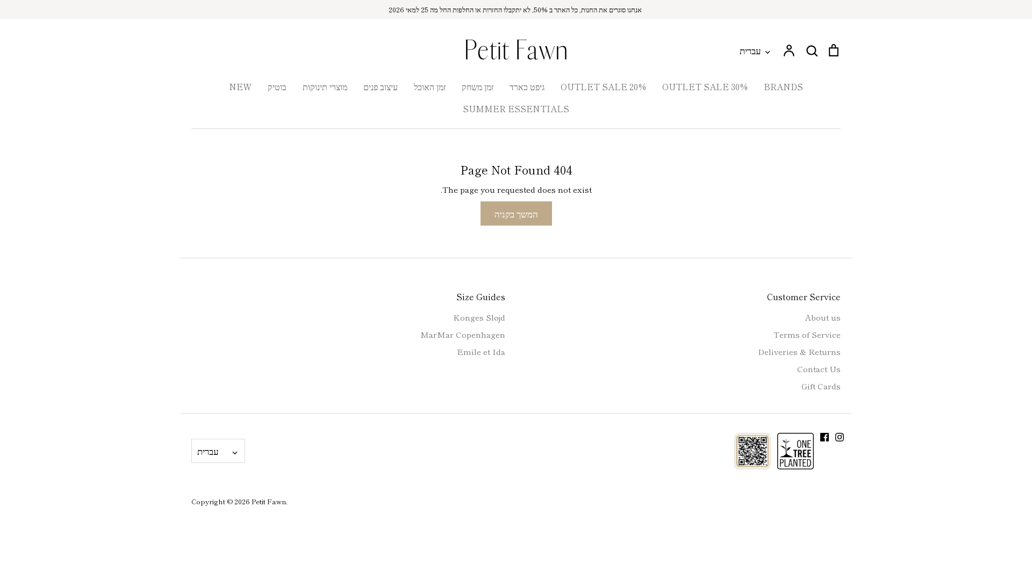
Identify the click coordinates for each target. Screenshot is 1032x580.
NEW (240, 86)
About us (823, 317)
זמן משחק (477, 86)
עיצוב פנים (380, 86)
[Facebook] (824, 437)
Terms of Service (807, 334)
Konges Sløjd (479, 317)
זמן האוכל (430, 86)
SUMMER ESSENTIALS (516, 108)
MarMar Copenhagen (462, 334)
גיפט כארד (527, 86)
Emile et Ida (481, 351)
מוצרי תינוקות (325, 86)
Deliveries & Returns (799, 351)
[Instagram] (839, 437)
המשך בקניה (516, 213)
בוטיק (277, 86)
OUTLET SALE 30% (705, 86)
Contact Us (819, 368)
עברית (750, 50)
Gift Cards (821, 386)
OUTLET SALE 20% (603, 86)
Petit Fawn (269, 501)
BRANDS (783, 86)
